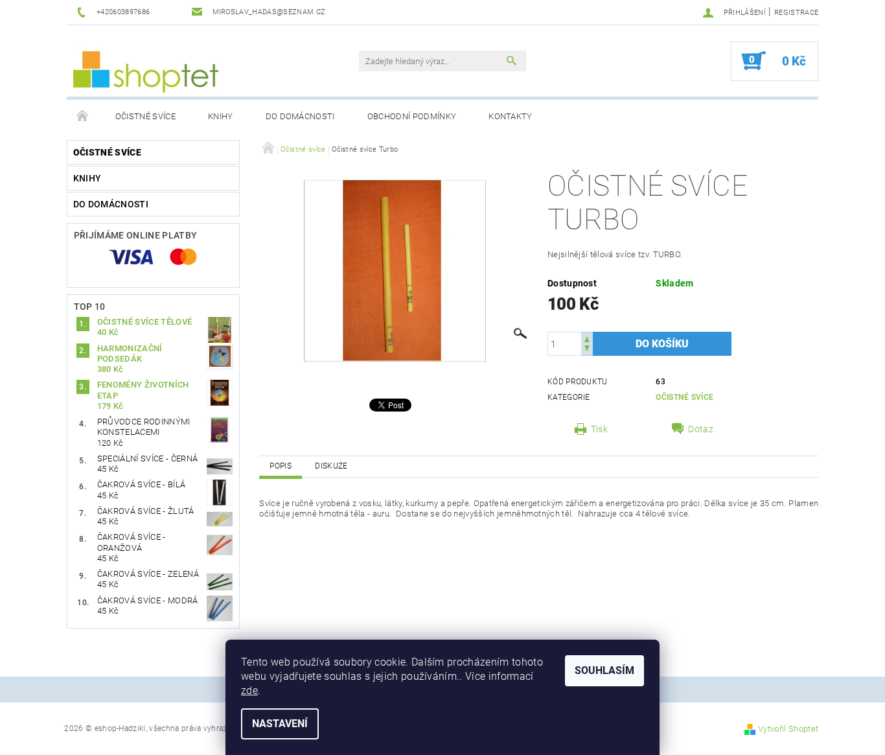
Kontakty (510, 116)
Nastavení (280, 723)
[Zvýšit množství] (587, 338)
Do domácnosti (300, 116)
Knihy (220, 116)
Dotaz (700, 429)
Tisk (599, 429)
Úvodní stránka (83, 117)
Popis (281, 465)
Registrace (796, 12)
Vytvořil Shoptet (788, 729)
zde (249, 690)
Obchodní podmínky (411, 116)
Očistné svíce (145, 116)
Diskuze (331, 465)
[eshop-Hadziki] (145, 67)
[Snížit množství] (587, 349)
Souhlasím (604, 670)
